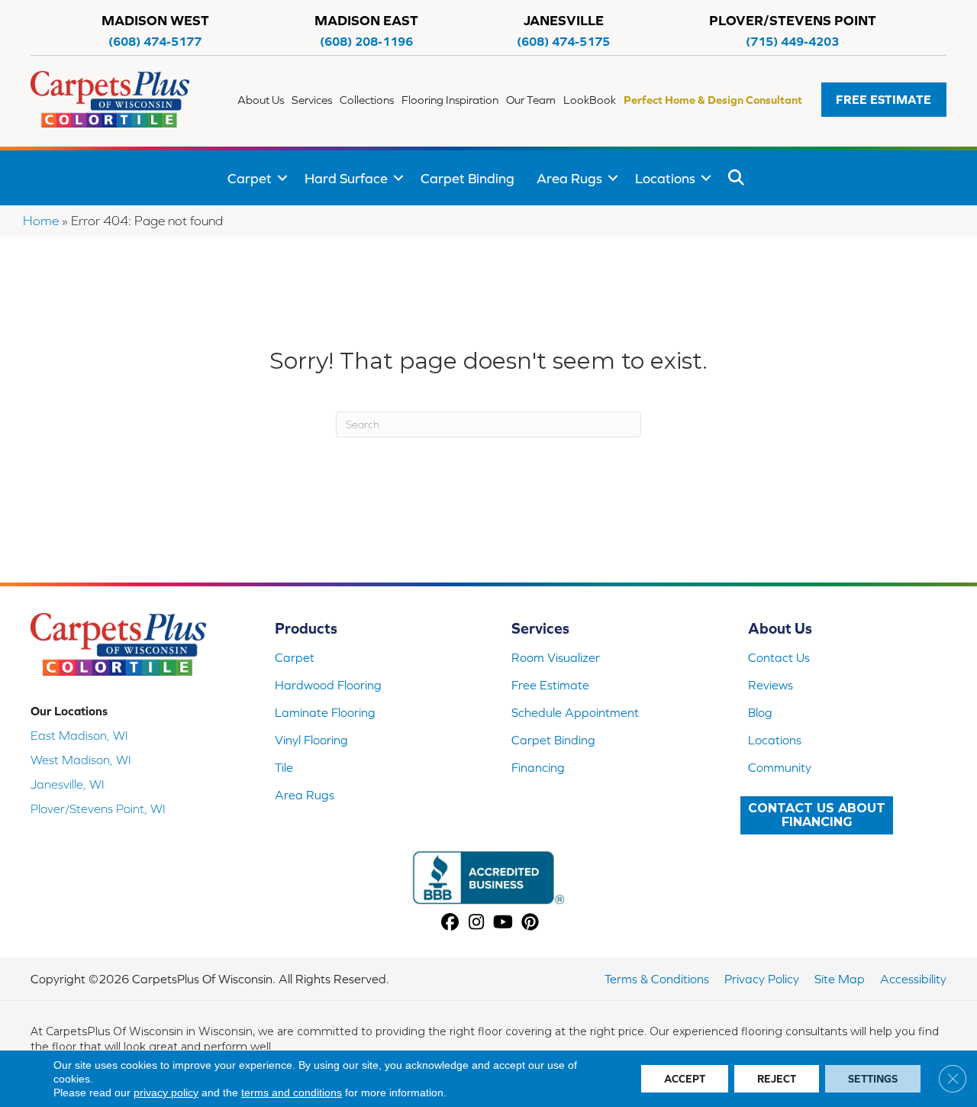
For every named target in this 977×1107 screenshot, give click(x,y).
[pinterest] (530, 923)
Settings (873, 1079)
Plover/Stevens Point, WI (98, 808)
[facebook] (450, 923)
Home (41, 220)
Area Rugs (569, 178)
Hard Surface (346, 178)
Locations (665, 178)
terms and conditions (291, 1092)
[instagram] (477, 923)
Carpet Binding (467, 178)
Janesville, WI (68, 784)
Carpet (249, 178)
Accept (684, 1079)
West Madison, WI (81, 760)
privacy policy (166, 1092)
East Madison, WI (79, 735)
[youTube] (503, 923)
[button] (883, 99)
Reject (776, 1079)
